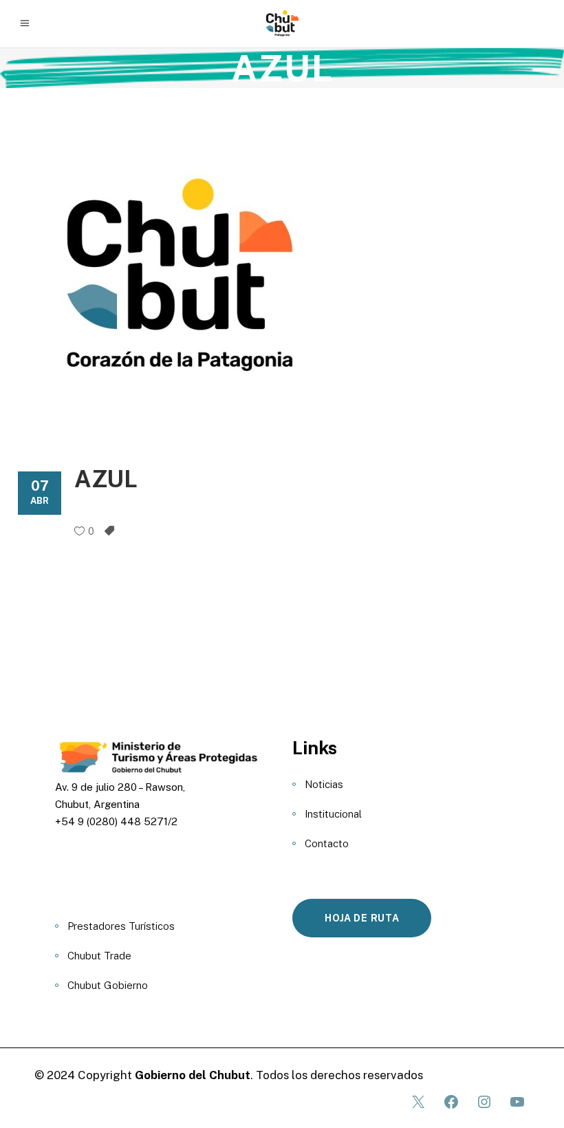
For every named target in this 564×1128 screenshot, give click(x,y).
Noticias (324, 784)
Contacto (327, 843)
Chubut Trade (99, 955)
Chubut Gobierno (107, 985)
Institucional (333, 814)
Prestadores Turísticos (121, 926)
